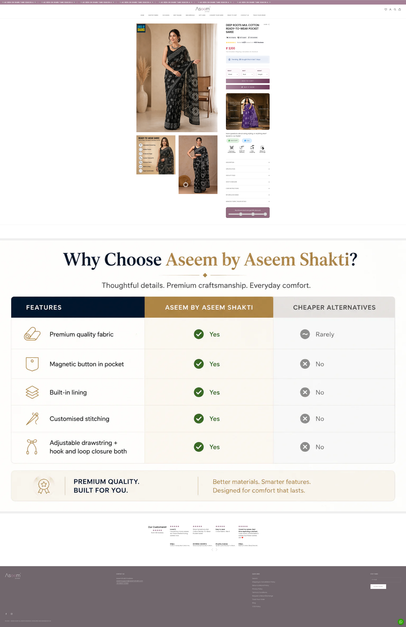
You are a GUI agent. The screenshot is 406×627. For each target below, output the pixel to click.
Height (259, 71)
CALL (248, 140)
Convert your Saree (216, 15)
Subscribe (378, 587)
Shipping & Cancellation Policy (263, 582)
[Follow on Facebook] (6, 614)
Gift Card (202, 15)
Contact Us (245, 15)
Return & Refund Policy (260, 585)
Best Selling (178, 15)
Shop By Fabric (153, 15)
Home (142, 15)
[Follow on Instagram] (12, 614)
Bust (244, 71)
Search (255, 578)
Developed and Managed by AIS (41, 621)
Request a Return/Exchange (262, 596)
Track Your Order (259, 15)
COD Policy (256, 606)
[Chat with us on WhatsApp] (401, 622)
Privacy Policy (257, 589)
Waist (229, 71)
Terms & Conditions (259, 592)
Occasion (166, 15)
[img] (157, 530)
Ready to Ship (232, 15)
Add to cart (248, 81)
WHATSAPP (234, 140)
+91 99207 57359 (122, 583)
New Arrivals (190, 15)
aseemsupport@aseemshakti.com (129, 581)
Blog (254, 603)
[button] (212, 549)
